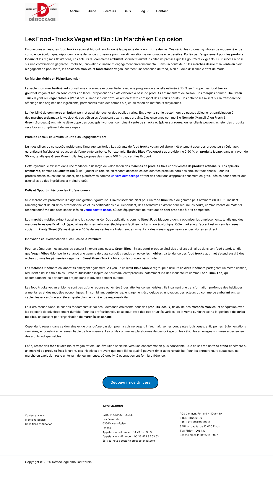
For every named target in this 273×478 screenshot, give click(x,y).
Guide (92, 11)
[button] (147, 11)
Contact (162, 11)
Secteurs (109, 11)
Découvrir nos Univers (130, 382)
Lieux (127, 11)
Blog (142, 11)
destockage (130, 176)
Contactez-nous (35, 415)
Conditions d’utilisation (38, 423)
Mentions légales (35, 419)
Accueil (75, 11)
